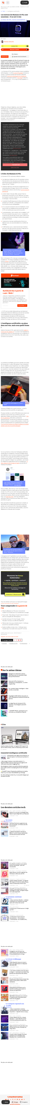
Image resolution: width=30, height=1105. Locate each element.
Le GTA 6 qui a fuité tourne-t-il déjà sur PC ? (19, 909)
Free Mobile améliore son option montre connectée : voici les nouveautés (18, 865)
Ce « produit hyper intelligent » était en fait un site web (18, 689)
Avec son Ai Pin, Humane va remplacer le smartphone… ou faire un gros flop (18, 682)
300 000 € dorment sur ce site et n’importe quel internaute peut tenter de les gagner (18, 997)
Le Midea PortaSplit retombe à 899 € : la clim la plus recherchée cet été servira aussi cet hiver (18, 833)
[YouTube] (6, 1099)
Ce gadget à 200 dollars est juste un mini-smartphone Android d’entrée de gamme (19, 697)
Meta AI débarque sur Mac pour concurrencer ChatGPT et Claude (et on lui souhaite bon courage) (15, 611)
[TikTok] (8, 1099)
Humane (4, 643)
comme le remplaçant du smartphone (16, 76)
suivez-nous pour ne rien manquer (9, 603)
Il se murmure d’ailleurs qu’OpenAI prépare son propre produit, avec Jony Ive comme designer (15, 425)
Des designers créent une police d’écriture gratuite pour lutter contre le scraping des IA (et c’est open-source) (14, 768)
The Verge (19, 78)
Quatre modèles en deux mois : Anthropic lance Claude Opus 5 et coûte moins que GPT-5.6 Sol (14, 628)
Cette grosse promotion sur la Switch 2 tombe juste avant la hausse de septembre (17, 989)
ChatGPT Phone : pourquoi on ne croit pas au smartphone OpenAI (18, 711)
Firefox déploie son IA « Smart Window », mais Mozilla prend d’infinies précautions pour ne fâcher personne (18, 1019)
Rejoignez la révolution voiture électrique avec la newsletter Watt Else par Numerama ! (18, 675)
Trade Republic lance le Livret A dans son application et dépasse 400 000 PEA (18, 964)
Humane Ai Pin (13, 643)
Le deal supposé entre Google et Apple (14, 462)
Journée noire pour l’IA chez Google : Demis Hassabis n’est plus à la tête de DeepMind (13, 619)
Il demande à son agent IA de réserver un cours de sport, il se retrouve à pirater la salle (18, 757)
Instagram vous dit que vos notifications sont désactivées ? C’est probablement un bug (18, 953)
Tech (4, 11)
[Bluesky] (22, 1099)
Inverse (7, 261)
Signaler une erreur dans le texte (9, 636)
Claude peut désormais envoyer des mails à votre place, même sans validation (19, 980)
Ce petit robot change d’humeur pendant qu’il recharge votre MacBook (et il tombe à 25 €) (18, 1036)
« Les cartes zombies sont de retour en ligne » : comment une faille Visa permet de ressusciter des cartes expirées (19, 972)
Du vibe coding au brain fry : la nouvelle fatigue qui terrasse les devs (15, 775)
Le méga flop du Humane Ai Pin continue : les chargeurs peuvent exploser (17, 705)
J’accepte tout (16, 165)
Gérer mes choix (15, 167)
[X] (10, 1099)
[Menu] (8, 3)
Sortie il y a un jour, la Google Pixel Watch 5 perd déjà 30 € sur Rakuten (19, 813)
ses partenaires (13, 155)
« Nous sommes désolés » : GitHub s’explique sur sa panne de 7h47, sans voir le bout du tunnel (19, 901)
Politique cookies (18, 162)
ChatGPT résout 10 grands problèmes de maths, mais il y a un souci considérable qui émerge (14, 772)
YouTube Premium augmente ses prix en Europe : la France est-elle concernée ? (18, 824)
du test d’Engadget (18, 73)
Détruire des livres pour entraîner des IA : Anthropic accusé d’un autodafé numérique (15, 623)
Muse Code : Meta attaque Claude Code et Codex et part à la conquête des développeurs (15, 615)
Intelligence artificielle (13, 11)
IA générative (23, 643)
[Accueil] (3, 3)
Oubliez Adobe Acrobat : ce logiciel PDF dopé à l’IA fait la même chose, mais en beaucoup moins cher (14, 746)
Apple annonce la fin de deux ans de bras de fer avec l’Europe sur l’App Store (19, 1027)
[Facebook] (15, 1099)
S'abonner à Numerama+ (13, 594)
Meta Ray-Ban (9, 496)
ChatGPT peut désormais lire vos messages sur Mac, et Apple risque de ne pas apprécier (19, 890)
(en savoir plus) (17, 148)
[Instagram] (13, 1099)
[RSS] (19, 1099)
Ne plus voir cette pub (6, 667)
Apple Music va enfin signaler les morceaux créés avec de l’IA (18, 873)
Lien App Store (17, 485)
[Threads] (24, 1099)
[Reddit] (17, 1099)
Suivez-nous (5, 56)
